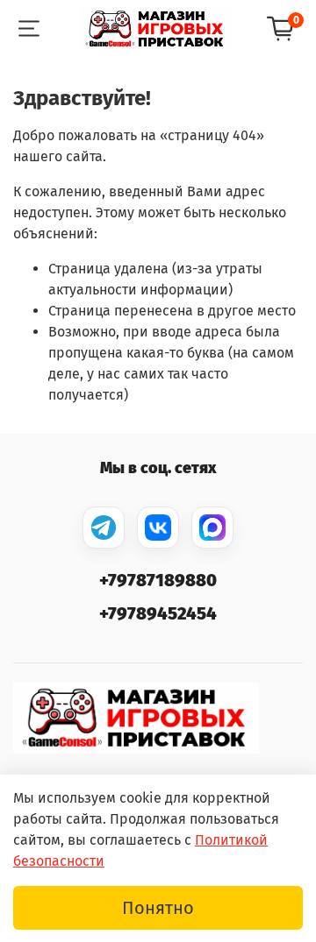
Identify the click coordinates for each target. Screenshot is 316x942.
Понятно (158, 907)
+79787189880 (158, 580)
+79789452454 (158, 613)
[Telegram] (104, 527)
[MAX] (212, 527)
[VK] (158, 527)
